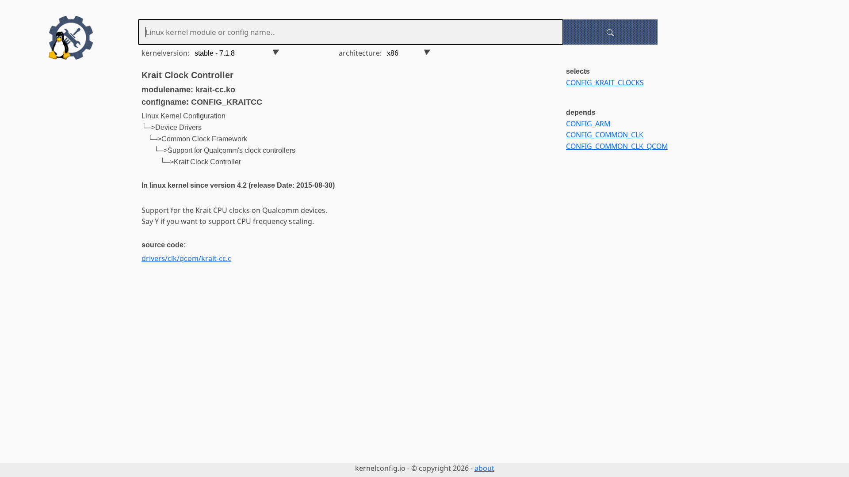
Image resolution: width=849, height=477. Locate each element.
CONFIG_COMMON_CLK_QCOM (617, 146)
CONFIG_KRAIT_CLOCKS (605, 82)
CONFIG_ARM (588, 124)
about (484, 468)
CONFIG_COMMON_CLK (604, 135)
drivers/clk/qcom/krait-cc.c (186, 258)
